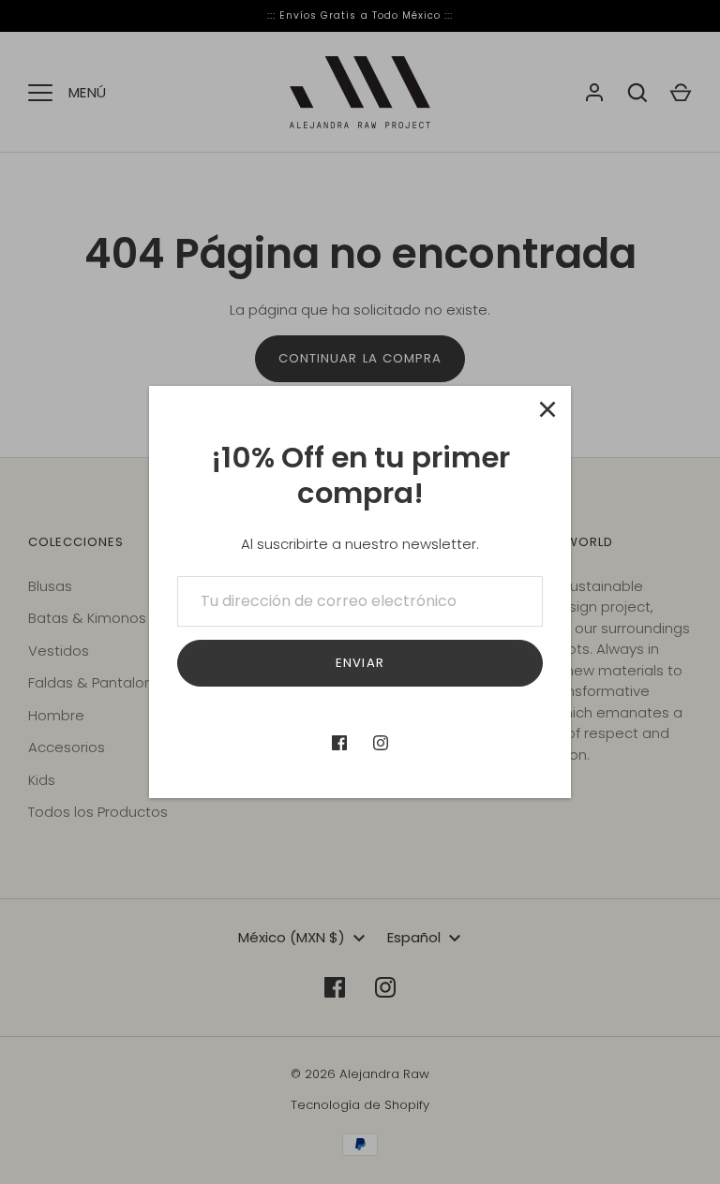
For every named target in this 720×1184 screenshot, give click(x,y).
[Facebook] (339, 742)
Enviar (359, 663)
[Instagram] (380, 742)
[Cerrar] (547, 409)
